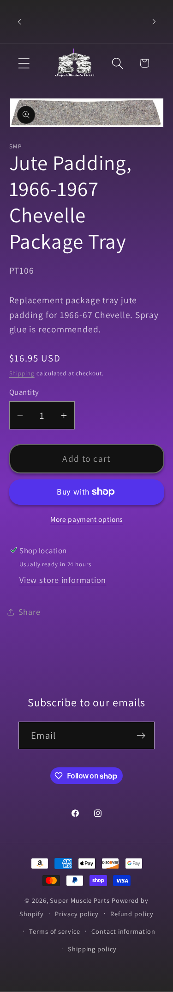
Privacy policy (77, 913)
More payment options (86, 519)
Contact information (123, 931)
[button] (24, 63)
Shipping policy (92, 948)
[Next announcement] (154, 22)
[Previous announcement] (19, 22)
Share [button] (29, 611)
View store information (62, 579)
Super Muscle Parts (79, 900)
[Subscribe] (141, 736)
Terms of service (54, 931)
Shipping (22, 373)
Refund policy (132, 913)
